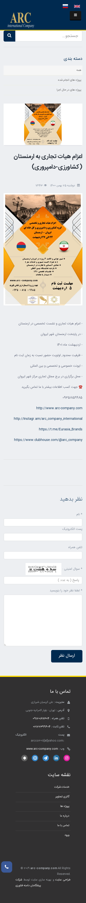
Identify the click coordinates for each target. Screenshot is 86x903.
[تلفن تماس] (6, 866)
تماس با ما (63, 825)
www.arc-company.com (42, 749)
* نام (79, 514)
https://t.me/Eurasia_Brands (60, 429)
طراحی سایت (62, 880)
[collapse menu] (75, 15)
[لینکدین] (56, 758)
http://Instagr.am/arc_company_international (48, 418)
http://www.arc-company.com (59, 408)
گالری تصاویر (62, 796)
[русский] (65, 6)
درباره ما (64, 816)
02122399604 (41, 726)
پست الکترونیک (72, 529)
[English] (77, 6)
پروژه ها (64, 806)
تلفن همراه (75, 547)
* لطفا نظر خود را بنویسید (66, 590)
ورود (66, 835)
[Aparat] (35, 758)
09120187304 (41, 718)
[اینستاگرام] (66, 758)
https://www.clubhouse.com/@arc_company (48, 440)
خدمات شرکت (61, 787)
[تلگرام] (45, 758)
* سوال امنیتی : (72, 569)
